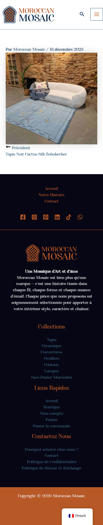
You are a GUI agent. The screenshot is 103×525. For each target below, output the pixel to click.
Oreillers (51, 358)
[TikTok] (69, 217)
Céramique (51, 345)
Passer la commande (51, 425)
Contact (52, 201)
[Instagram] (34, 217)
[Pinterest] (46, 217)
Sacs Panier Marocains (51, 377)
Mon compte (51, 413)
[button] (82, 14)
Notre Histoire (51, 194)
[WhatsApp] (80, 217)
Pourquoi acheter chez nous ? (51, 449)
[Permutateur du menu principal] (96, 14)
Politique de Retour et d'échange (51, 468)
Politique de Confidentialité (51, 461)
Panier (52, 419)
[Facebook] (23, 217)
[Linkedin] (57, 217)
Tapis (51, 339)
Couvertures (51, 352)
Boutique (51, 407)
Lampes (51, 370)
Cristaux (51, 364)
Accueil (51, 188)
